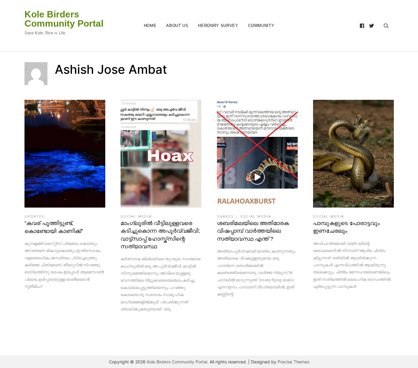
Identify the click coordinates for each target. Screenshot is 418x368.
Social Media (136, 216)
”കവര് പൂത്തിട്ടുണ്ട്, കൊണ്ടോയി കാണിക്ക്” (53, 227)
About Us (177, 25)
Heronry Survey (218, 25)
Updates (34, 216)
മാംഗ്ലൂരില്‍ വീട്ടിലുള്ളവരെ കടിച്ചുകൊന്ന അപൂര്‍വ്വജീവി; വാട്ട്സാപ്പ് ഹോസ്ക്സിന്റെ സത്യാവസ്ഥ (160, 235)
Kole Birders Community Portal (63, 19)
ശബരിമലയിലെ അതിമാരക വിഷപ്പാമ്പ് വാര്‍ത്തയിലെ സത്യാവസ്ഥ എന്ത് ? (253, 231)
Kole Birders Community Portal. (177, 361)
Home (150, 25)
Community (261, 25)
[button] (64, 154)
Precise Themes (293, 361)
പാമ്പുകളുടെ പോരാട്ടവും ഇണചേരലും (346, 227)
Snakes (225, 216)
